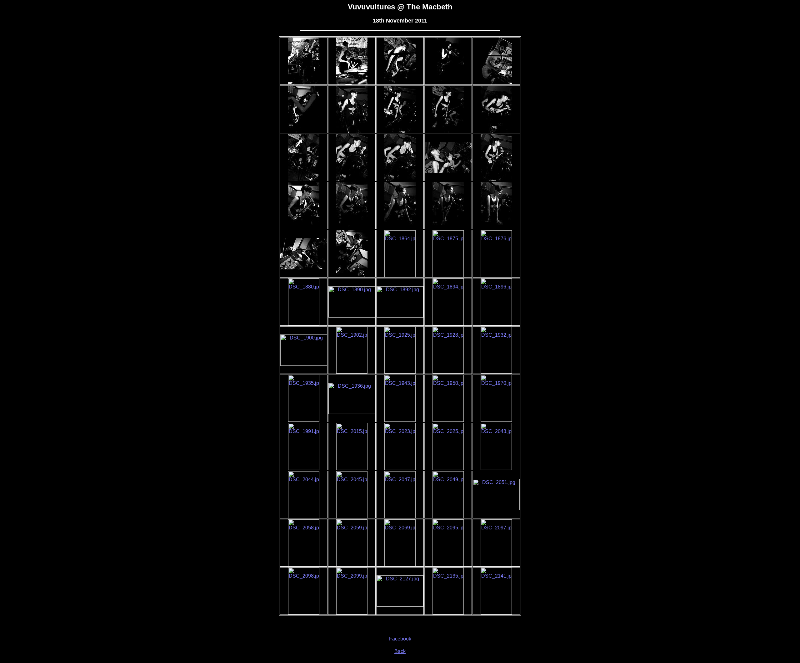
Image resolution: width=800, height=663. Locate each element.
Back (400, 651)
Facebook (400, 638)
